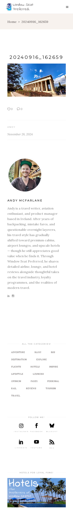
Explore (41, 359)
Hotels (35, 366)
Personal (53, 381)
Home (12, 22)
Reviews (31, 388)
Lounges (38, 374)
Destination (19, 359)
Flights (16, 366)
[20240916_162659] (36, 175)
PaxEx (34, 381)
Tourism (51, 388)
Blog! (37, 352)
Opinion (16, 381)
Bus (53, 352)
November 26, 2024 (20, 134)
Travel (15, 395)
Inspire (53, 366)
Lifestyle (17, 374)
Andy (11, 127)
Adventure (18, 352)
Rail (13, 388)
